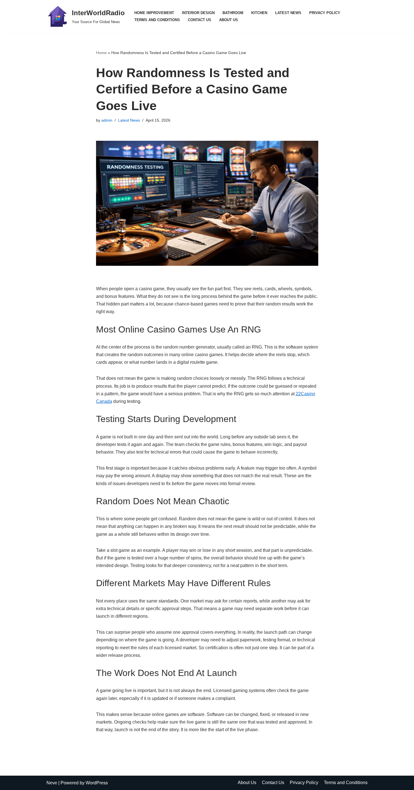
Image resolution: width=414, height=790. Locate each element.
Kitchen (259, 13)
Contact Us (199, 20)
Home (101, 52)
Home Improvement (154, 13)
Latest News (288, 13)
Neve (51, 782)
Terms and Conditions (157, 20)
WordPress (97, 782)
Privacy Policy (324, 13)
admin (106, 120)
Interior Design (198, 13)
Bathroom (232, 13)
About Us (228, 20)
